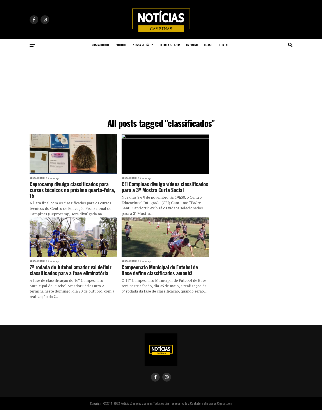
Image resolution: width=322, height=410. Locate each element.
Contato (224, 44)
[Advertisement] (161, 83)
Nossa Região (141, 44)
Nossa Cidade (100, 44)
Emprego (192, 44)
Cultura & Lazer (169, 44)
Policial (121, 44)
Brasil (208, 44)
